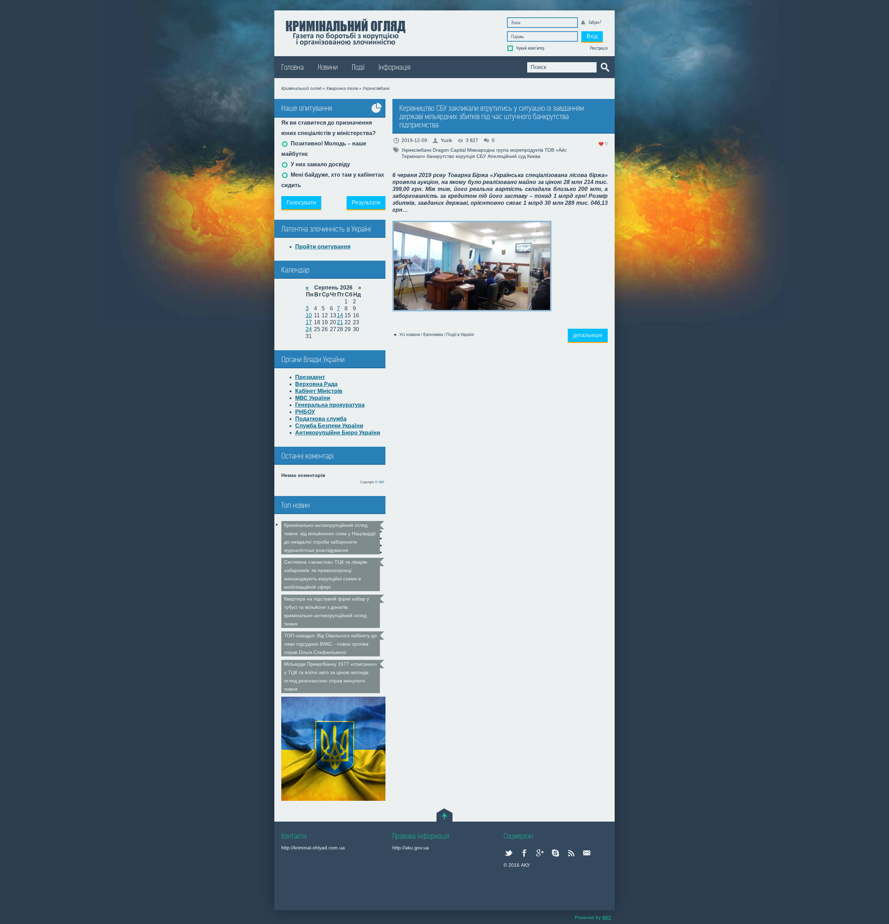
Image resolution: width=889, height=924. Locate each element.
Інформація (394, 67)
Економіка (433, 334)
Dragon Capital (449, 150)
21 (340, 322)
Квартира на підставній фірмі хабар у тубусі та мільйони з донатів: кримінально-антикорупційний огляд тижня (326, 611)
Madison (345, 31)
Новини (328, 67)
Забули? (594, 22)
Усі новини (409, 334)
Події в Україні (460, 334)
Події (358, 67)
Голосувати (301, 202)
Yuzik (446, 140)
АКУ (381, 482)
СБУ (481, 156)
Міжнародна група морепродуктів (505, 150)
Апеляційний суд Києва (514, 156)
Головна (292, 67)
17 (309, 322)
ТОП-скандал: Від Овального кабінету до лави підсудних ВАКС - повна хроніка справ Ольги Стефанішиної (330, 644)
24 (309, 329)
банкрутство (440, 156)
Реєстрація (599, 48)
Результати (366, 202)
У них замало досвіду (319, 164)
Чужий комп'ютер (529, 48)
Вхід (592, 36)
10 (309, 315)
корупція (465, 156)
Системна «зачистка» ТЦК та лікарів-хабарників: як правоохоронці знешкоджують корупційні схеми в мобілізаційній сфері (326, 574)
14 (340, 315)
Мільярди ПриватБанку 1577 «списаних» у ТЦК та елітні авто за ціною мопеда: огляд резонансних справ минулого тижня (330, 676)
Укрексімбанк (416, 150)
